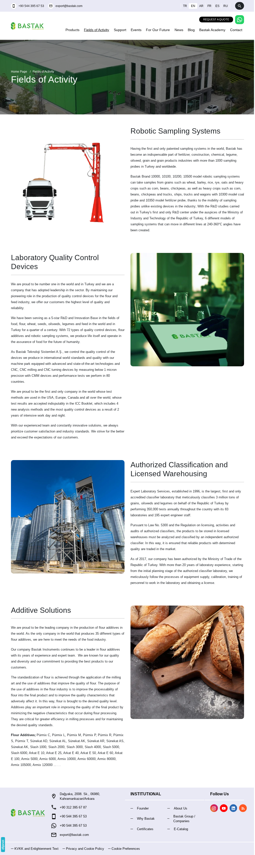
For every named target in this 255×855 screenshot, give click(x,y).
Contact (236, 30)
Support (120, 30)
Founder (143, 808)
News (179, 30)
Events (136, 30)
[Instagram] (214, 808)
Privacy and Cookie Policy (85, 849)
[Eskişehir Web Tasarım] (3, 844)
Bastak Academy (212, 30)
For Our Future (158, 30)
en (193, 6)
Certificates (145, 829)
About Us (180, 808)
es (217, 6)
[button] (124, 848)
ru (225, 6)
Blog (191, 30)
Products (72, 30)
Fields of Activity (96, 30)
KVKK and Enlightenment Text (36, 849)
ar (201, 6)
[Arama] (239, 6)
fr (209, 6)
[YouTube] (224, 808)
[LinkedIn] (233, 808)
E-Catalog (181, 829)
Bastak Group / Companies (184, 818)
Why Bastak (146, 818)
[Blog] (243, 808)
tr (185, 6)
